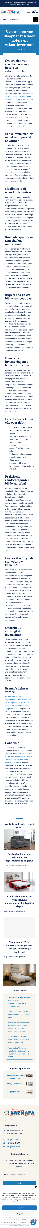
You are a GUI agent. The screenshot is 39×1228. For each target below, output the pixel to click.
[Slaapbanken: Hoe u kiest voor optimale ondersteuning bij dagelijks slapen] (19, 873)
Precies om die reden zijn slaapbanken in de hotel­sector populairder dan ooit (19, 97)
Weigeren (19, 1214)
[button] (36, 1188)
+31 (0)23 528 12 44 (14, 1140)
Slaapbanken (22, 865)
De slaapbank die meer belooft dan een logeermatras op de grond (19, 857)
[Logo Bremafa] (10, 10)
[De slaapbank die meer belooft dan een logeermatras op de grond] (19, 831)
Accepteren (19, 1208)
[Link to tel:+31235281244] (36, 12)
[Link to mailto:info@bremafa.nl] (33, 12)
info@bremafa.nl (13, 1146)
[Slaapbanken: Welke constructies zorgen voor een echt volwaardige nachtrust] (19, 927)
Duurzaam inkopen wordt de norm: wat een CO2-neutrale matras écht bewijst (18, 1040)
